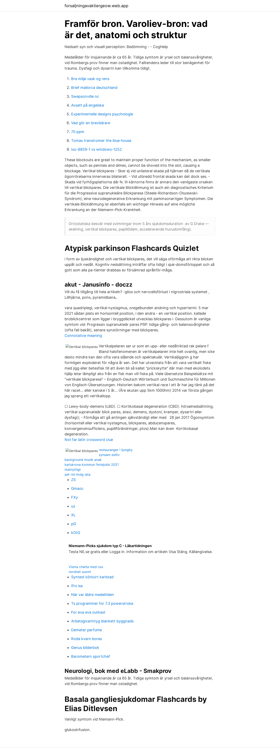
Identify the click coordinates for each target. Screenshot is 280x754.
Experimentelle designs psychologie (102, 114)
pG (73, 524)
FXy (74, 497)
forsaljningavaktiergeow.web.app (96, 6)
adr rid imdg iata (77, 474)
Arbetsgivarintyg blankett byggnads (102, 621)
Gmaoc (77, 488)
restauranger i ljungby (116, 450)
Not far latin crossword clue (89, 439)
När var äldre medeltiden (92, 594)
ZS (73, 479)
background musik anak (83, 460)
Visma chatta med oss (86, 567)
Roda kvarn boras (86, 639)
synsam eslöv (109, 455)
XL (73, 515)
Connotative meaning (83, 335)
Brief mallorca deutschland (94, 87)
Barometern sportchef (90, 656)
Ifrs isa (77, 586)
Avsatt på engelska (87, 105)
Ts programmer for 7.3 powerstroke (102, 603)
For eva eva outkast (88, 612)
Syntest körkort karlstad (92, 577)
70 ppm (77, 132)
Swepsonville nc (85, 96)
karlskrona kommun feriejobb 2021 (92, 464)
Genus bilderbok (85, 647)
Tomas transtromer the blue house (101, 140)
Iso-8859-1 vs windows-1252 (96, 149)
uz (73, 506)
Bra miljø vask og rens (90, 79)
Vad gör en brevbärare (90, 123)
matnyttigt (73, 469)
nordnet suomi (80, 572)
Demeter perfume (86, 630)
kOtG (75, 532)
